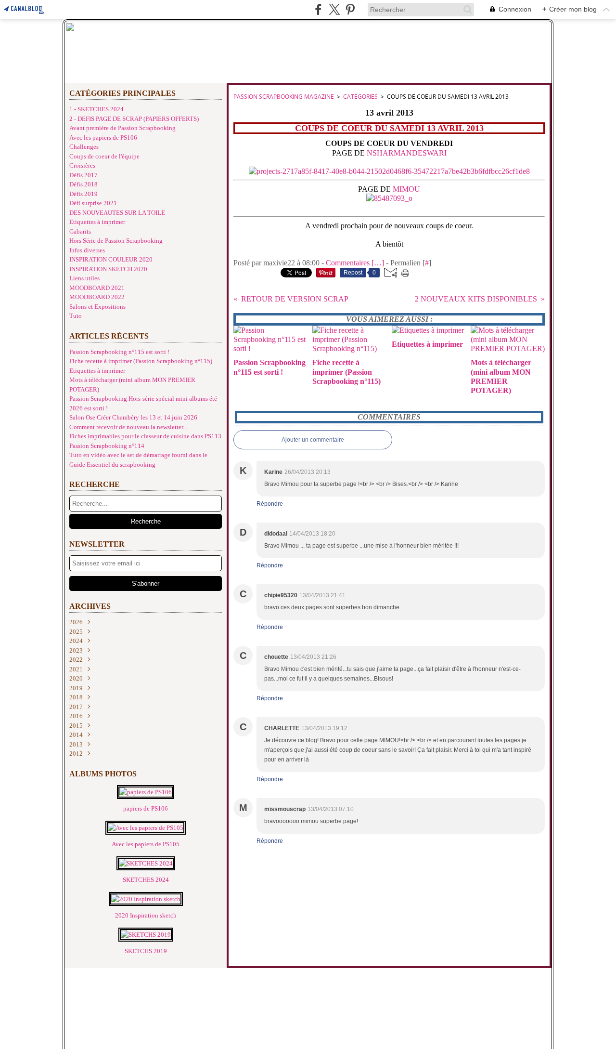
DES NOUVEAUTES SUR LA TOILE (117, 212)
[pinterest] (350, 9)
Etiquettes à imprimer (97, 221)
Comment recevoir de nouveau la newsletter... (128, 427)
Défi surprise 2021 (93, 203)
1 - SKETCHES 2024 (96, 109)
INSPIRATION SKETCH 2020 (108, 269)
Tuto (75, 315)
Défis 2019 (83, 193)
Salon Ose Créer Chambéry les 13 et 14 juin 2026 (133, 417)
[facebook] (318, 9)
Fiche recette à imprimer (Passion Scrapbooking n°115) (140, 361)
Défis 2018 (83, 184)
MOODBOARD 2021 (97, 287)
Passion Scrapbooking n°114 (106, 445)
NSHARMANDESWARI (407, 153)
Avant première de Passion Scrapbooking (122, 127)
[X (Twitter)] (334, 9)
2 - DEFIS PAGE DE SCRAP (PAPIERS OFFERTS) (134, 118)
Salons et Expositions (97, 306)
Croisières (82, 165)
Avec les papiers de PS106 (103, 137)
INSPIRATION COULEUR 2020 (111, 259)
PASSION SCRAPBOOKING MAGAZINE (283, 96)
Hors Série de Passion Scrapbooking (116, 240)
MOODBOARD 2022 (97, 297)
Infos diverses (87, 250)
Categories (360, 96)
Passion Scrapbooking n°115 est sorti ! (119, 351)
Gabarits (80, 231)
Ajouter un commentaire (313, 439)
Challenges (84, 146)
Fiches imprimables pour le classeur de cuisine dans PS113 (145, 436)
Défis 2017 (83, 175)
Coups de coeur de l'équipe (104, 156)
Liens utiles (84, 278)
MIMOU (406, 189)
